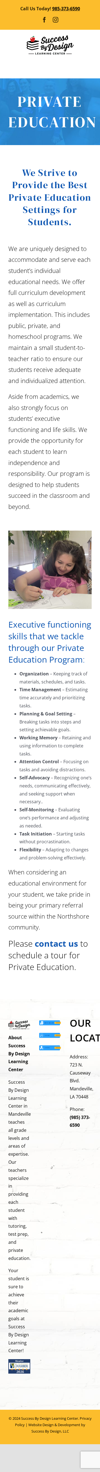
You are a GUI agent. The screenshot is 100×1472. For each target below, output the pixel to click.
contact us (56, 943)
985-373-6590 (66, 9)
